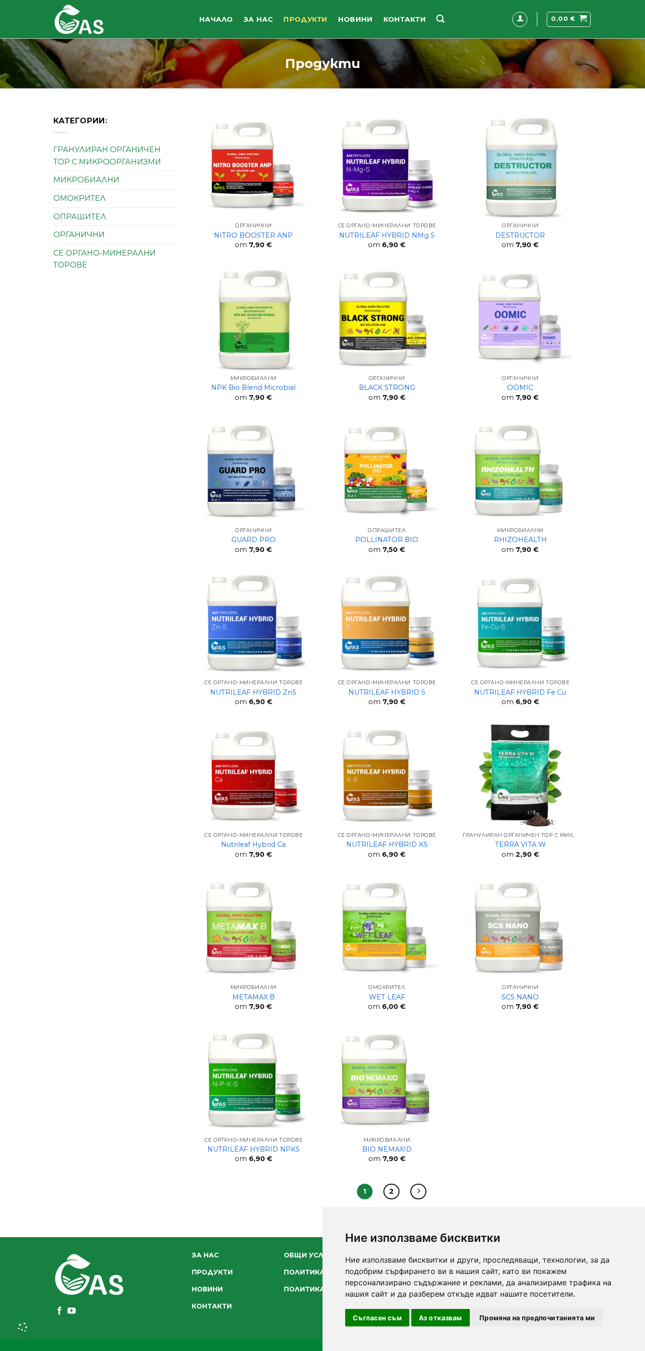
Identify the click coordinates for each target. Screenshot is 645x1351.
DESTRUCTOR (520, 235)
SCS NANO (520, 997)
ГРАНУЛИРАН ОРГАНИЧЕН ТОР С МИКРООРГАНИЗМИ (107, 155)
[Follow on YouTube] (72, 1311)
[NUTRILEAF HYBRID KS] (386, 775)
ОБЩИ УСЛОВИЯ (314, 1255)
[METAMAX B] (253, 928)
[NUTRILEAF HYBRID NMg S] (386, 166)
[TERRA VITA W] (520, 775)
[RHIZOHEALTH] (520, 471)
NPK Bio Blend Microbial (253, 387)
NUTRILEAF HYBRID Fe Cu (520, 692)
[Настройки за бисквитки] (23, 1328)
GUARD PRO (253, 539)
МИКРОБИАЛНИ (86, 179)
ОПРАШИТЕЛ (79, 216)
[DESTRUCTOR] (520, 166)
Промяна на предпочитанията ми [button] (537, 1318)
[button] (519, 19)
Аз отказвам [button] (440, 1318)
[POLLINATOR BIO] (386, 471)
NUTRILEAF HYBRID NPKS (253, 1149)
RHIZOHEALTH (520, 539)
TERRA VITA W (520, 844)
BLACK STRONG (387, 387)
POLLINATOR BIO (386, 539)
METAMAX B (253, 997)
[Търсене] (440, 19)
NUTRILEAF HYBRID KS (387, 844)
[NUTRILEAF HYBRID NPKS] (253, 1080)
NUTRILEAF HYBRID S (386, 692)
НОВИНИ (355, 19)
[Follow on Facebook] (59, 1311)
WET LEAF (387, 997)
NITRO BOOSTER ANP (253, 235)
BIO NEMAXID (387, 1149)
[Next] (418, 1192)
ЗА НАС (258, 19)
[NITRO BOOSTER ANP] (253, 166)
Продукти (305, 19)
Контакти (404, 19)
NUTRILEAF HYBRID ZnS (253, 692)
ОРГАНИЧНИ (79, 234)
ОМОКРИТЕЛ (79, 198)
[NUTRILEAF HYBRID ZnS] (253, 623)
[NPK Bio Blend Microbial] (253, 318)
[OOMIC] (520, 318)
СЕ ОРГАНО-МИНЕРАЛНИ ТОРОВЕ (104, 259)
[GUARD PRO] (253, 471)
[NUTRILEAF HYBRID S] (386, 623)
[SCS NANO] (520, 928)
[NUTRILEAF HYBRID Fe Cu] (520, 623)
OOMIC (520, 387)
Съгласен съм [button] (377, 1318)
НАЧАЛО (216, 19)
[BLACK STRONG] (386, 318)
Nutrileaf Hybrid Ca (253, 844)
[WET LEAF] (386, 928)
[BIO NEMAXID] (386, 1080)
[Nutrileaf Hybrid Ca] (253, 775)
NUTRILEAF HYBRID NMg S (387, 235)
